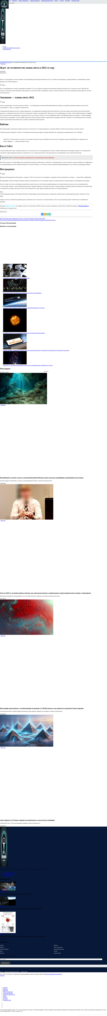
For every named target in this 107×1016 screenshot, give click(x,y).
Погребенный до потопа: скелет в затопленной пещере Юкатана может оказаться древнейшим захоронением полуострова (41, 478)
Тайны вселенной (35, 0)
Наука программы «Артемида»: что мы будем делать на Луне (15, 893)
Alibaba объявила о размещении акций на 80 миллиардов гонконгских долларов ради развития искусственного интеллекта (36, 350)
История (67, 0)
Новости (8, 0)
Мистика (14, 0)
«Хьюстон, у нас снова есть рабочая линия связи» (16, 278)
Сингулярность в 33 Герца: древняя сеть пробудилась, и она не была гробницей (27, 820)
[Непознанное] (2, 43)
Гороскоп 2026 (75, 0)
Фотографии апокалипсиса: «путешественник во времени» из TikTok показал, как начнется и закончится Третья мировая (42, 708)
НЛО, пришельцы (23, 0)
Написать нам (24, 971)
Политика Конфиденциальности (53, 974)
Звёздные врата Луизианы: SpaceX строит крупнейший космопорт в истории (23, 307)
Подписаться (5, 963)
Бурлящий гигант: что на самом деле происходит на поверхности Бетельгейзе (24, 333)
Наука (56, 0)
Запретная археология (47, 0)
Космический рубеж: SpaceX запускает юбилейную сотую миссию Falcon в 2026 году (21, 908)
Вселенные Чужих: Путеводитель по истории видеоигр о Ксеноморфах (22, 293)
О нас (1, 971)
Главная (2, 62)
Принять (2, 975)
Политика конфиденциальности (11, 971)
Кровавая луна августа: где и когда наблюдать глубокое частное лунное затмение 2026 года (23, 936)
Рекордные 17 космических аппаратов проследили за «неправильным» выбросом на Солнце (28, 365)
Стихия (62, 0)
